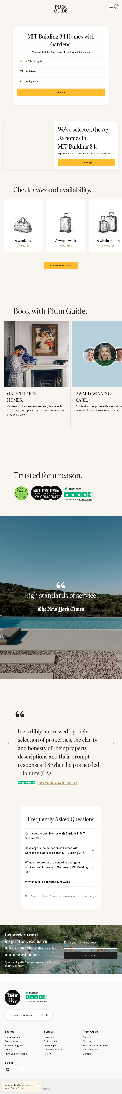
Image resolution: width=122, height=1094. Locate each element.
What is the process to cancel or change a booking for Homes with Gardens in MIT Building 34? (56, 867)
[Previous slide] (8, 743)
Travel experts (51, 1045)
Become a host (13, 1037)
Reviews (48, 1053)
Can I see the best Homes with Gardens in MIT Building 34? (55, 835)
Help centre (50, 1037)
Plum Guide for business (95, 1045)
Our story (88, 1041)
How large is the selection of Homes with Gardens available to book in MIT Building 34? (54, 850)
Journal (8, 1049)
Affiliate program (14, 1045)
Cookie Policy (17, 1088)
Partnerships (11, 1041)
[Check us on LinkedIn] (22, 1069)
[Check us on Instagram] (8, 1069)
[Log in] (114, 7)
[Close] (38, 1083)
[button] (61, 7)
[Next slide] (113, 743)
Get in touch (50, 1041)
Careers (87, 1053)
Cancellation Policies (55, 1049)
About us (87, 1037)
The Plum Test (90, 1049)
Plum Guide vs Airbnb (16, 1053)
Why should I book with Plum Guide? (48, 882)
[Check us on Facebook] (15, 1069)
